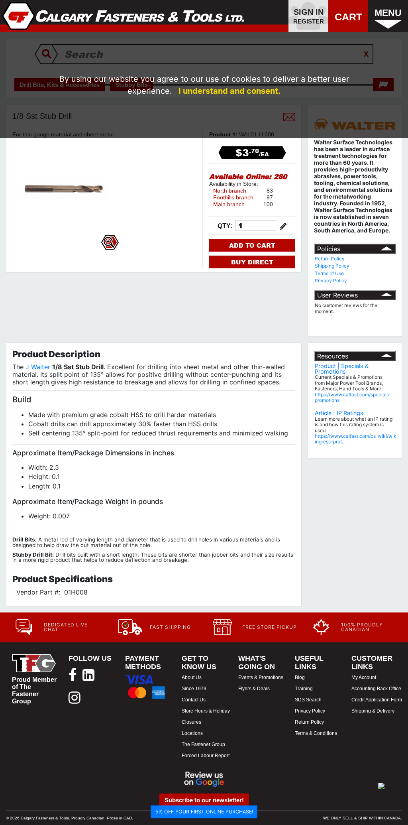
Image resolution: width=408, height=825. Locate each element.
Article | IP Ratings (339, 413)
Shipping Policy (332, 266)
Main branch (229, 204)
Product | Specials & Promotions (342, 368)
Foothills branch (233, 197)
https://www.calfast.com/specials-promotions (353, 397)
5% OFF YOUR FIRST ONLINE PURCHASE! (204, 812)
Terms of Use (329, 273)
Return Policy (330, 259)
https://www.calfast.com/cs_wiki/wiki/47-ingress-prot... (361, 439)
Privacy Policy (331, 281)
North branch (229, 190)
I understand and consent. (229, 91)
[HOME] (123, 16)
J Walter (38, 367)
